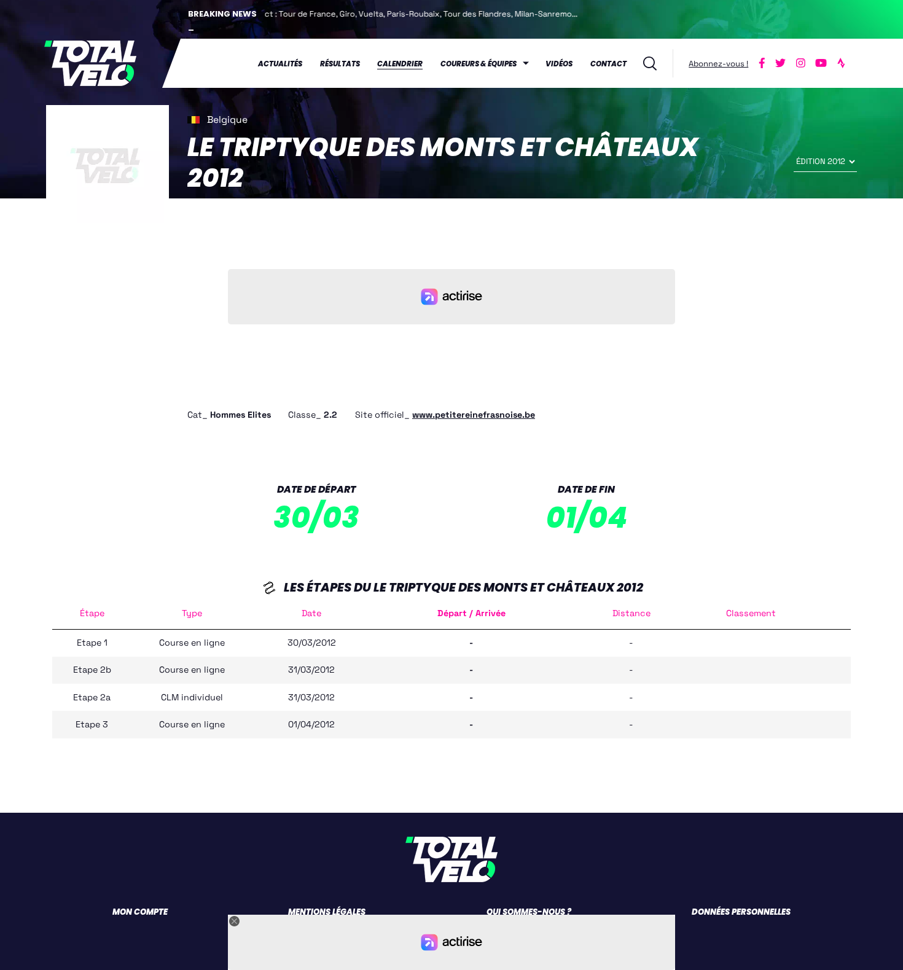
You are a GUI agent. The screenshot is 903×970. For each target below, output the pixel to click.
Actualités (280, 64)
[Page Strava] (841, 63)
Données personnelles (741, 912)
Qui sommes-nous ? (529, 912)
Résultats (340, 64)
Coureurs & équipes (478, 64)
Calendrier (400, 64)
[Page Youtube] (821, 63)
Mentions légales (327, 912)
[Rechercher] (650, 64)
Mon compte (140, 912)
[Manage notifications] (878, 948)
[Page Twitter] (781, 63)
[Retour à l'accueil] (90, 63)
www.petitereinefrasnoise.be (473, 414)
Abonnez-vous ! (718, 63)
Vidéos (559, 64)
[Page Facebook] (762, 63)
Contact (608, 64)
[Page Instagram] (800, 63)
